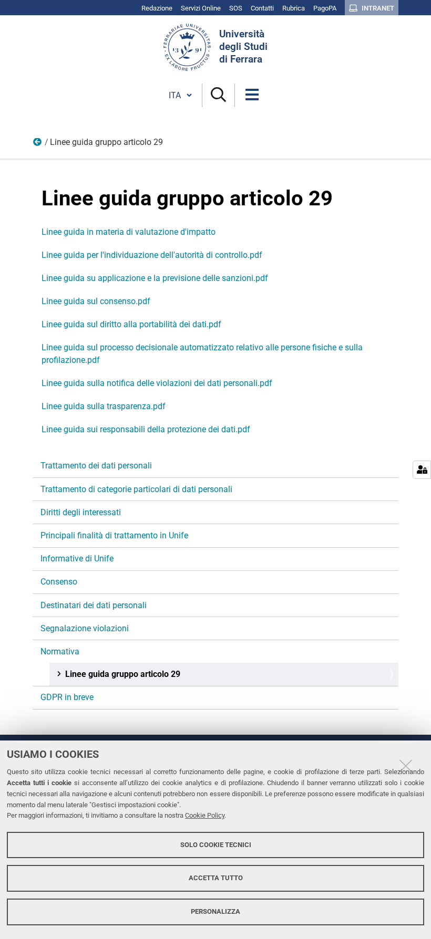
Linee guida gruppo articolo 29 (122, 674)
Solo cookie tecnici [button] (215, 845)
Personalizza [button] (215, 911)
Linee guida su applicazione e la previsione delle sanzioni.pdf (155, 278)
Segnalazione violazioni (84, 628)
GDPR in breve (67, 697)
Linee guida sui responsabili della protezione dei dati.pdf (146, 429)
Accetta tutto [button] (216, 878)
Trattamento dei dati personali (96, 466)
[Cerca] (218, 95)
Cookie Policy (204, 815)
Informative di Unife (77, 559)
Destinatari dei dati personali (93, 605)
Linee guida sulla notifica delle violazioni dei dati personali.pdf (157, 383)
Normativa (38, 144)
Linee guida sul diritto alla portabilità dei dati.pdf (131, 324)
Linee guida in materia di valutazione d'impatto (129, 232)
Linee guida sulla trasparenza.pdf (104, 406)
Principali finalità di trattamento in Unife (114, 535)
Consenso (58, 582)
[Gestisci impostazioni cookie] (422, 470)
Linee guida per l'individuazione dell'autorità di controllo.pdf (152, 255)
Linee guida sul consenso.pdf (96, 301)
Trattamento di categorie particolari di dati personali (136, 489)
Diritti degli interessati (80, 512)
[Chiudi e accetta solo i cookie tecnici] (405, 765)
